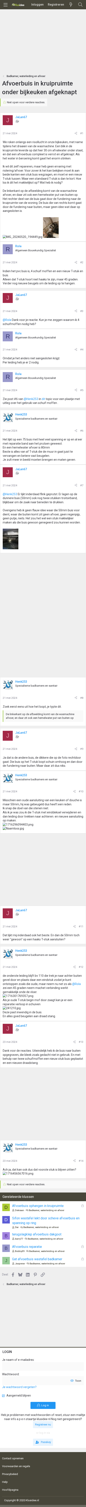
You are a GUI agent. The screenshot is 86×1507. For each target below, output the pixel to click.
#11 (81, 926)
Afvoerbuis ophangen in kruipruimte (38, 1206)
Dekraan (19, 1210)
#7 (81, 485)
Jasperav (20, 1263)
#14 (81, 1160)
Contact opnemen (13, 1458)
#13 (81, 1041)
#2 (81, 262)
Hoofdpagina (10, 1489)
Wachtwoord (10, 1374)
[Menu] (5, 4)
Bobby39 (19, 1251)
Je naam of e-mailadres (18, 1359)
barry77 (19, 1239)
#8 (81, 697)
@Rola (7, 320)
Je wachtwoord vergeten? (19, 1387)
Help (5, 1481)
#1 (81, 133)
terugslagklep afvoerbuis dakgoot (36, 1234)
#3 (81, 311)
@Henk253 (31, 399)
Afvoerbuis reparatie (27, 1247)
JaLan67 (21, 117)
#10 (81, 791)
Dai (17, 1227)
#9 (81, 748)
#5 (81, 390)
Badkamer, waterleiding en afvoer (46, 1210)
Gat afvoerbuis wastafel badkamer (37, 1259)
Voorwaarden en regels (16, 1466)
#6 (81, 430)
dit (43, 399)
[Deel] (76, 133)
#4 (81, 349)
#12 (81, 966)
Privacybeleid (10, 1474)
